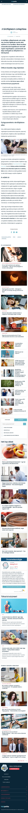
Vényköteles (7, 430)
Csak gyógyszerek (8, 427)
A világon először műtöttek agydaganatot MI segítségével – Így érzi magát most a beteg (14, 756)
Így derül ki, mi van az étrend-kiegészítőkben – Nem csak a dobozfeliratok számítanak (14, 733)
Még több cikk (21, 760)
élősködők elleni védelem (19, 4)
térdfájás (4, 238)
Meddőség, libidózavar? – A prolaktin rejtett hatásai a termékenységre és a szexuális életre (20, 373)
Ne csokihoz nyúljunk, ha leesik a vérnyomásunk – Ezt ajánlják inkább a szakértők (12, 687)
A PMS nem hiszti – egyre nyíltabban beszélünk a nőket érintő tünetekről (20, 362)
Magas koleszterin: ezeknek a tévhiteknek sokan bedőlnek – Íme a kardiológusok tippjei (13, 484)
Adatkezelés (6, 779)
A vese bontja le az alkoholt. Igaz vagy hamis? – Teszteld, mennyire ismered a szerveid (13, 618)
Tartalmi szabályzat (6, 782)
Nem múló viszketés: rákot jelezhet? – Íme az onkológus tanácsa (13, 551)
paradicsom (4, 333)
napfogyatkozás (5, 287)
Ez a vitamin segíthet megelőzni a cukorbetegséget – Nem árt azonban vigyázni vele (12, 507)
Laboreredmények (5, 787)
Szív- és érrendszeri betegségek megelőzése (11, 263)
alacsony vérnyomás (6, 683)
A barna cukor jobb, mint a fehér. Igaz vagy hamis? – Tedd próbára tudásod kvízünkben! (13, 649)
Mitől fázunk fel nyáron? (19, 352)
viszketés (4, 549)
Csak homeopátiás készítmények (11, 435)
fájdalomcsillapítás (6, 237)
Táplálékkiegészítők (6, 730)
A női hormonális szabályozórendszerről (19, 410)
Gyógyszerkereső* (5, 794)
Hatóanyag (20, 419)
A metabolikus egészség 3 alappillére (19, 345)
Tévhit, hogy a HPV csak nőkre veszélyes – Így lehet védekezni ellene (20, 402)
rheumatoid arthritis (18, 164)
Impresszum (6, 774)
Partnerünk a (16, 591)
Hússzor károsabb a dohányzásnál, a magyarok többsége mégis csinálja (12, 313)
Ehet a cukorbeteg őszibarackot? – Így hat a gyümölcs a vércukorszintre (13, 462)
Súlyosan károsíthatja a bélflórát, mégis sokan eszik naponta (13, 529)
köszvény (3, 166)
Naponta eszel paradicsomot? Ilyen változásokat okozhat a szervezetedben (13, 336)
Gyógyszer (7, 419)
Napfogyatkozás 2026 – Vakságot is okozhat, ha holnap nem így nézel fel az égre (12, 290)
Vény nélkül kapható (8, 432)
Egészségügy (5, 707)
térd (14, 237)
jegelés (19, 237)
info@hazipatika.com (20, 809)
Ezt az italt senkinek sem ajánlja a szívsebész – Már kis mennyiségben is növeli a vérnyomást (12, 266)
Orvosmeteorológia (6, 4)
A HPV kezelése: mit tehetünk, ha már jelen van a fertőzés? (20, 392)
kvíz (3, 614)
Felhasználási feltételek (6, 776)
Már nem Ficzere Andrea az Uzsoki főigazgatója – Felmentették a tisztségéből (13, 710)
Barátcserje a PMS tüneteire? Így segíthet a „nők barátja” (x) (20, 383)
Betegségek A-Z (4, 790)
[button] (14, 787)
